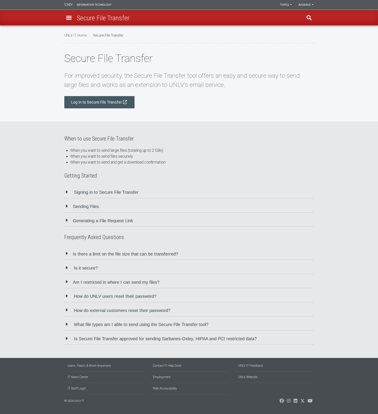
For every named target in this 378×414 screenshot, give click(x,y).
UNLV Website (247, 377)
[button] (69, 18)
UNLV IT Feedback (250, 365)
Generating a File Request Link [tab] (103, 220)
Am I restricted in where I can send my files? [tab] (116, 282)
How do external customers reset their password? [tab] (122, 310)
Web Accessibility (165, 388)
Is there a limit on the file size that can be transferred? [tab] (125, 254)
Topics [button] (285, 4)
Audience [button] (305, 4)
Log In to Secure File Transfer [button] (96, 102)
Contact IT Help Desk (167, 365)
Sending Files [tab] (86, 206)
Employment (161, 377)
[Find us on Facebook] (281, 402)
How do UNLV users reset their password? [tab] (115, 296)
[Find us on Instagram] (289, 402)
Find (309, 18)
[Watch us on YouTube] (310, 402)
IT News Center (78, 377)
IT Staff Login (77, 388)
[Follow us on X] (302, 402)
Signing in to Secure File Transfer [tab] (106, 192)
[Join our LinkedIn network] (295, 402)
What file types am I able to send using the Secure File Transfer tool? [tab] (141, 324)
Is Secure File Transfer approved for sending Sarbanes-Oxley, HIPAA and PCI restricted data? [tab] (165, 338)
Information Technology (94, 4)
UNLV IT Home (75, 35)
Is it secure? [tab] (86, 268)
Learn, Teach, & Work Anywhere (89, 365)
